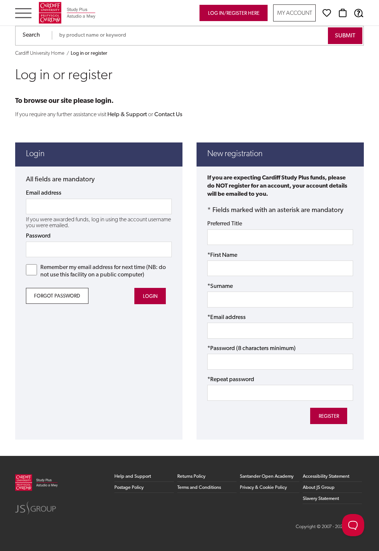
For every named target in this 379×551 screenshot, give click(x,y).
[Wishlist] (327, 13)
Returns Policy (191, 476)
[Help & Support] (358, 13)
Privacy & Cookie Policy (263, 487)
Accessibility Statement (326, 476)
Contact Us (168, 115)
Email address (43, 193)
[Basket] (343, 13)
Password (38, 236)
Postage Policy (129, 487)
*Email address (226, 317)
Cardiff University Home (39, 53)
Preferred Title (224, 224)
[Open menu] (23, 14)
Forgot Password (57, 296)
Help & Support (127, 115)
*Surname (220, 286)
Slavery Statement (321, 498)
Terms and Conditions (199, 487)
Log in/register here (233, 13)
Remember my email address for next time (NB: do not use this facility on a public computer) (103, 271)
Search (31, 35)
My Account (294, 13)
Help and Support (132, 476)
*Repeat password (230, 380)
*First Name (222, 255)
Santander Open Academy (267, 476)
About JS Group (319, 487)
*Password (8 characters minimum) (251, 349)
